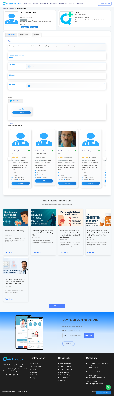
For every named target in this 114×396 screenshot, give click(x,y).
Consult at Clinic (103, 392)
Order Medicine (80, 3)
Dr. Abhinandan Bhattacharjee (66, 151)
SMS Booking (64, 378)
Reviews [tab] (36, 34)
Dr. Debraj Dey (16, 151)
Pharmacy (35, 369)
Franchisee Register (66, 375)
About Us (35, 363)
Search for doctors (66, 366)
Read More (8, 252)
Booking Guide (36, 366)
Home (20, 3)
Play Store (68, 343)
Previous (9, 158)
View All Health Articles (57, 306)
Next (104, 158)
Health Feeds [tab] (24, 34)
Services (62, 380)
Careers (34, 372)
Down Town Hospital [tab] (17, 101)
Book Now (20, 183)
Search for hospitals (66, 369)
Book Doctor (27, 3)
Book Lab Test (63, 3)
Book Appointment (65, 363)
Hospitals (35, 3)
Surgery (71, 3)
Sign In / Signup (105, 3)
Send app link (89, 335)
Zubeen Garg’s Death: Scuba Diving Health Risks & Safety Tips (42, 233)
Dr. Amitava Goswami (41, 151)
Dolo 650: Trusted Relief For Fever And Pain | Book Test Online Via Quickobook (15, 281)
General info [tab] (11, 34)
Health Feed (53, 3)
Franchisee (43, 3)
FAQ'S (34, 378)
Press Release (36, 375)
